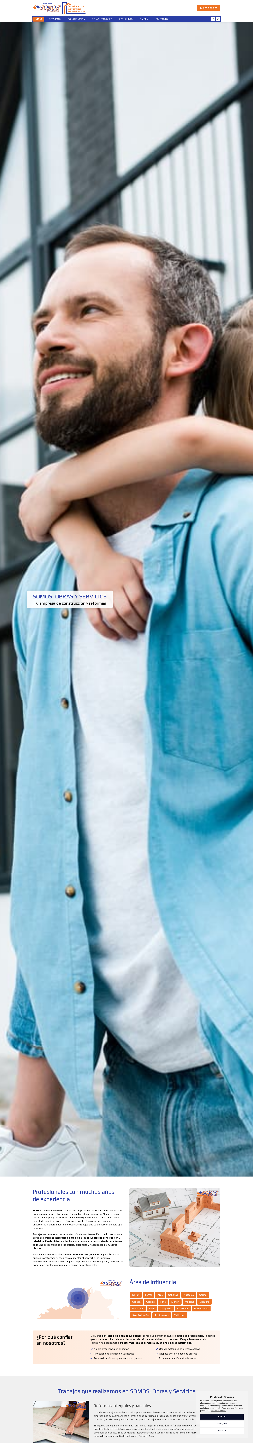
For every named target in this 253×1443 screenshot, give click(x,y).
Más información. (218, 1411)
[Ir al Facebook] (213, 19)
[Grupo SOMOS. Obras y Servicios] (59, 8)
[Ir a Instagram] (218, 19)
